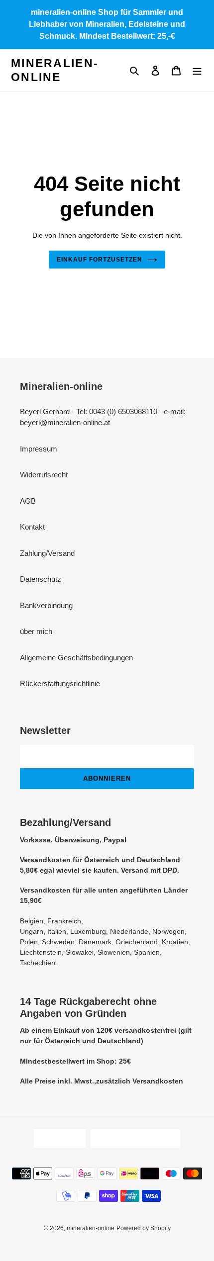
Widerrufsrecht (44, 474)
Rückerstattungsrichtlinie (60, 683)
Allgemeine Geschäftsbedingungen (76, 657)
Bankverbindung (46, 605)
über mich (36, 631)
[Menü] (197, 70)
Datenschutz (40, 579)
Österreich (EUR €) (132, 1138)
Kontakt (32, 527)
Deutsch (56, 1138)
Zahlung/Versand (47, 553)
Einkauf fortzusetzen (99, 259)
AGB (28, 501)
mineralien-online (55, 70)
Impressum (38, 449)
